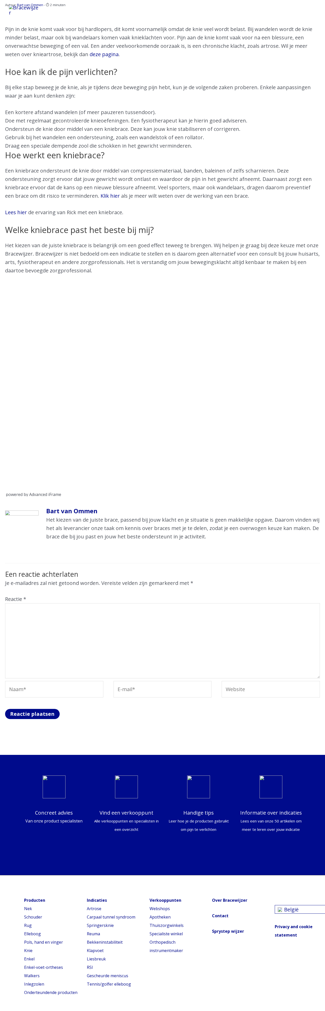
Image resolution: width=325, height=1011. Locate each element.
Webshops (160, 908)
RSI (90, 967)
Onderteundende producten (50, 992)
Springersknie (100, 925)
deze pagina (104, 54)
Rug (28, 925)
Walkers (32, 975)
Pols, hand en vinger (43, 942)
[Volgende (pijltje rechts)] (316, 505)
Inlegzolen (34, 984)
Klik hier (110, 195)
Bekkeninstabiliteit (105, 942)
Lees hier (16, 212)
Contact (220, 916)
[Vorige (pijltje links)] (9, 505)
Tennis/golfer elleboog (109, 984)
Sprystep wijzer (228, 931)
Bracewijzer (230, 8)
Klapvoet (95, 950)
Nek (28, 908)
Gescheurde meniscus (107, 975)
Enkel (29, 959)
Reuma (93, 934)
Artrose (94, 908)
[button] (309, 10)
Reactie (15, 599)
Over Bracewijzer (229, 900)
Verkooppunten (76, 13)
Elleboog (32, 934)
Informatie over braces (112, 8)
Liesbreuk (96, 959)
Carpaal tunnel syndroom (111, 917)
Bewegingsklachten (178, 8)
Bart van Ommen (72, 511)
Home (63, 8)
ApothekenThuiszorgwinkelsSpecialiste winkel (167, 925)
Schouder (33, 917)
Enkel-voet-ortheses (43, 967)
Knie (28, 950)
